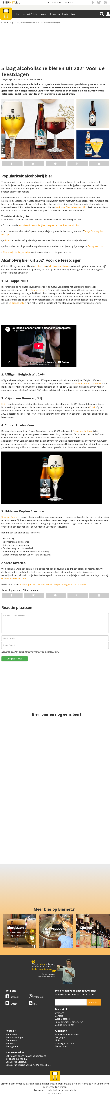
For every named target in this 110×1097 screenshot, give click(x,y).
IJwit (3, 404)
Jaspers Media (69, 1090)
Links (57, 1040)
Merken (44, 14)
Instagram (37, 996)
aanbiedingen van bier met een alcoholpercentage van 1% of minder (52, 584)
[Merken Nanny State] (41, 832)
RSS (34, 1003)
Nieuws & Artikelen (30, 14)
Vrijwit (92, 407)
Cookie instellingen (64, 1024)
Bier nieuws (11, 1040)
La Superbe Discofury (16, 1061)
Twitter (13, 1003)
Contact (46, 2)
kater (7, 240)
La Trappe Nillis (36, 290)
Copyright (60, 1037)
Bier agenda (12, 1046)
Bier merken (12, 1034)
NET (12, 2)
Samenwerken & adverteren (69, 1021)
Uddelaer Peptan (9, 517)
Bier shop (10, 1043)
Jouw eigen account (65, 1043)
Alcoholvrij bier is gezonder (16, 252)
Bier (18, 14)
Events (65, 14)
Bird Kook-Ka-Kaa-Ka (16, 1058)
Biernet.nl (39, 1090)
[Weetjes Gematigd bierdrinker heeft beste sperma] (95, 832)
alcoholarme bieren (59, 266)
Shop (73, 14)
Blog (11, 22)
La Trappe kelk (16, 302)
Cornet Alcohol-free (83, 431)
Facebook (14, 996)
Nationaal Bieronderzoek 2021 (70, 207)
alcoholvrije (40, 266)
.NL (17, 2)
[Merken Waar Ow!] (14, 832)
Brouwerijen (55, 14)
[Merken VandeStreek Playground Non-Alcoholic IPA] (91, 737)
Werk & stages (62, 1018)
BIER (6, 2)
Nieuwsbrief (61, 1046)
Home (3, 22)
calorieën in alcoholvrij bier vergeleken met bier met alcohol (49, 225)
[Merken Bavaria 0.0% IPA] (91, 784)
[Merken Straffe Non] (68, 832)
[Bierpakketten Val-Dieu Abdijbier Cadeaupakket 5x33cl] (55, 737)
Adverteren (56, 2)
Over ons (59, 1012)
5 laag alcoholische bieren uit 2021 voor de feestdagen (38, 22)
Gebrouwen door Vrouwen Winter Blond (26, 1055)
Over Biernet (69, 2)
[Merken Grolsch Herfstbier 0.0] (55, 784)
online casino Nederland (13, 578)
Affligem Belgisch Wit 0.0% (88, 383)
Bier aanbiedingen (15, 1037)
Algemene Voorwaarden (67, 1034)
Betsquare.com (95, 246)
